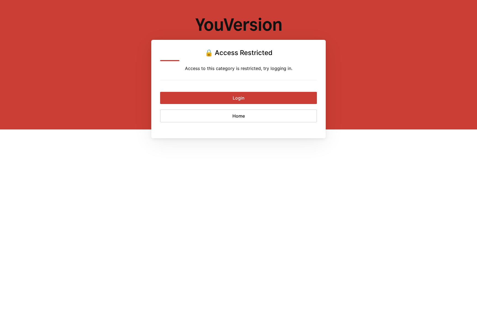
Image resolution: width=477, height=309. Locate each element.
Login (239, 98)
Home (238, 116)
